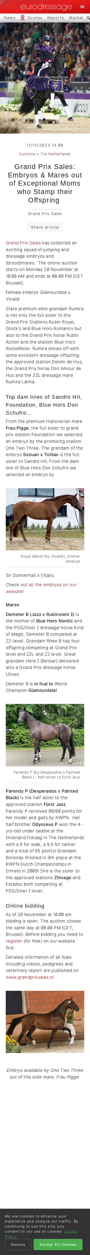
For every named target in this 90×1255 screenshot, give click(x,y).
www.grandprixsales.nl (30, 977)
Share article (45, 227)
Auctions (27, 153)
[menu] (82, 7)
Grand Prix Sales (23, 242)
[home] (40, 6)
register (14, 941)
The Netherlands (55, 153)
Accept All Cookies (58, 1244)
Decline (18, 1244)
